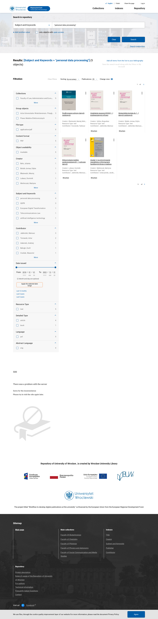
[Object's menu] (86, 93)
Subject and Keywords (115, 544)
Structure (94, 131)
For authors (20, 583)
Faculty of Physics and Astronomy (75, 548)
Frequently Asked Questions (26, 591)
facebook (30, 605)
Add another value (22, 32)
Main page (19, 530)
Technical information (24, 587)
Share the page (129, 3)
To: (40, 272)
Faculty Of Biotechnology (71, 535)
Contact (18, 595)
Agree (136, 614)
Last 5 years (20, 297)
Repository (139, 8)
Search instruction (137, 46)
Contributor (110, 552)
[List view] (111, 79)
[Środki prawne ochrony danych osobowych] (72, 100)
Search (133, 39)
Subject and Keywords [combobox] (25, 25)
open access (59, 32)
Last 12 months (21, 291)
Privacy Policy (113, 614)
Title (108, 535)
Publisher (110, 548)
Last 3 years (20, 294)
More (36, 103)
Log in (143, 3)
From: (18, 272)
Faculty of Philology (69, 544)
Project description (22, 572)
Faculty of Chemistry (69, 539)
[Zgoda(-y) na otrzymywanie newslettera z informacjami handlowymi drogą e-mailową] (100, 147)
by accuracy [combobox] (71, 79)
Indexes (119, 8)
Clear (114, 39)
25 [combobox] (93, 79)
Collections (98, 8)
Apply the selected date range (29, 285)
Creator (109, 539)
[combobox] (98, 25)
